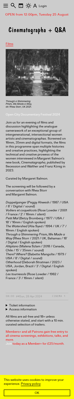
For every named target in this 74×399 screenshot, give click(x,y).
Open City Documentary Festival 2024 (33, 114)
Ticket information (22, 305)
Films (9, 44)
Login (43, 6)
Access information (23, 309)
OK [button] (37, 393)
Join (9, 344)
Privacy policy (31, 384)
